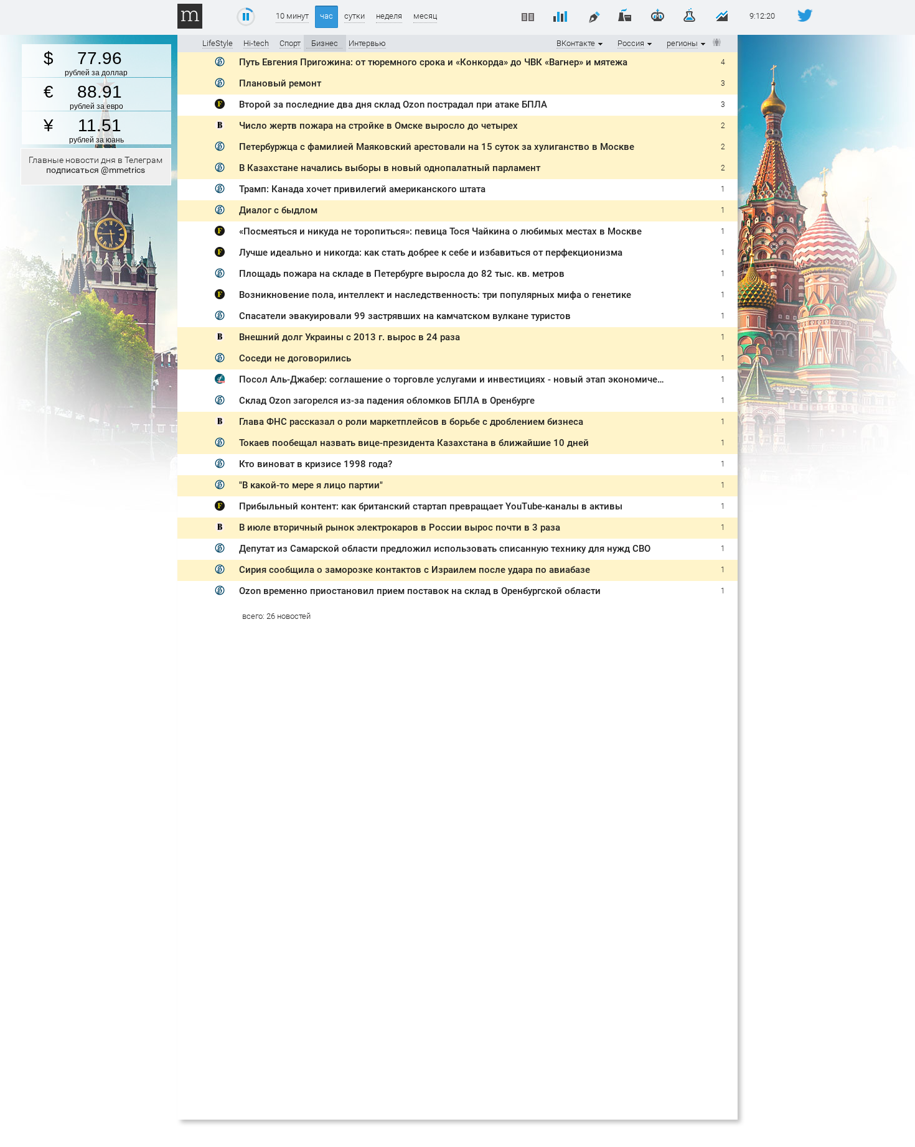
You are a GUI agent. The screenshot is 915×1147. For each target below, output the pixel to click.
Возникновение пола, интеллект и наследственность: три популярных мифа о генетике (435, 294)
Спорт (290, 43)
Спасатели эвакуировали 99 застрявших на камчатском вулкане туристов (405, 316)
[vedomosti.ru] (220, 127)
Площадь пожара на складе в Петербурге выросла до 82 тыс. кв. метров (402, 273)
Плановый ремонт (280, 83)
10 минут (292, 16)
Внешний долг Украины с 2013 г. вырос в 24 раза (349, 337)
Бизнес (324, 43)
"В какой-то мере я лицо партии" (311, 485)
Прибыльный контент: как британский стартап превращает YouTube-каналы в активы (430, 506)
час (326, 16)
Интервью (367, 43)
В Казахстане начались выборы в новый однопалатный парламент (389, 168)
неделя (389, 16)
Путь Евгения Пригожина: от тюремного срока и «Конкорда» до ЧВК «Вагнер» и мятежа (433, 62)
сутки (354, 16)
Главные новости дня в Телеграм (95, 165)
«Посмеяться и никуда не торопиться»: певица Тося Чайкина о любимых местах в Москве (440, 231)
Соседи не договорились (295, 358)
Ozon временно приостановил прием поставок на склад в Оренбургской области (420, 591)
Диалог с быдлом (278, 210)
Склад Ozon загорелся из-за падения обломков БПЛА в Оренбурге (387, 400)
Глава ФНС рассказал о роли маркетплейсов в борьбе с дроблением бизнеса (411, 421)
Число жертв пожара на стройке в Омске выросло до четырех (378, 125)
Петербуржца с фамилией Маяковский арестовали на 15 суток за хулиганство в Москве (436, 146)
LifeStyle (217, 43)
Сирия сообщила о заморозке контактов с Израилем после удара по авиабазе (414, 569)
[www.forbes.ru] (220, 106)
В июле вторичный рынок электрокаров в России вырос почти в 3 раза (399, 527)
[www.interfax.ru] (220, 381)
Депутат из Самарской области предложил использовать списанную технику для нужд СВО (444, 548)
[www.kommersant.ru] (220, 63)
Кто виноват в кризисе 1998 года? (315, 464)
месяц (425, 16)
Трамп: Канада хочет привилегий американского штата (362, 189)
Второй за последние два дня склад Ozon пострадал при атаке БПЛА (393, 104)
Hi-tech (256, 43)
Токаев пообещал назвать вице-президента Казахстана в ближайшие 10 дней (414, 442)
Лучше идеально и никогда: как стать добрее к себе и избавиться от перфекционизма (430, 252)
